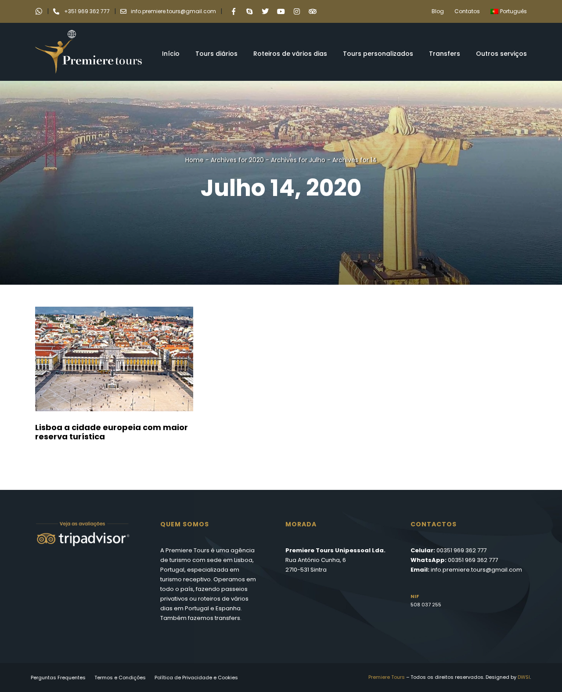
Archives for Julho (298, 160)
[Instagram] (297, 11)
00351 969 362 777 (461, 550)
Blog (438, 11)
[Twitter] (265, 11)
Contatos (467, 11)
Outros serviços (501, 53)
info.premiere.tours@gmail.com (476, 569)
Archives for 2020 (237, 160)
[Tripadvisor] (313, 11)
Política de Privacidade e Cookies (196, 677)
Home (194, 160)
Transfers (444, 53)
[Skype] (249, 11)
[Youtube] (281, 11)
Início (171, 53)
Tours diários (216, 53)
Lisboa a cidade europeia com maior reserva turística (111, 432)
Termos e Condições (120, 677)
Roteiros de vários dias (290, 53)
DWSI (524, 677)
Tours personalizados (378, 53)
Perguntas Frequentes (58, 677)
